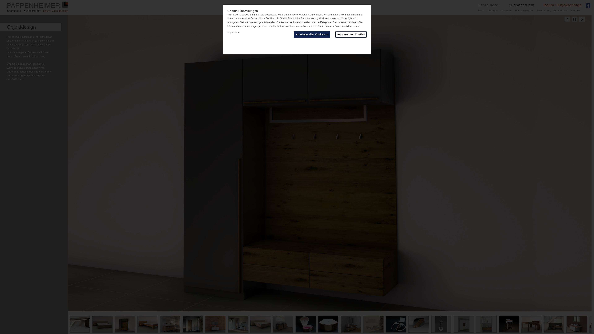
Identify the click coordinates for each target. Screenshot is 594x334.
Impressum (233, 32)
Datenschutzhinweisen (346, 26)
